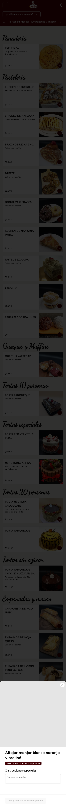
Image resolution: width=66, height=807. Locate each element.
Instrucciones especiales (20, 770)
